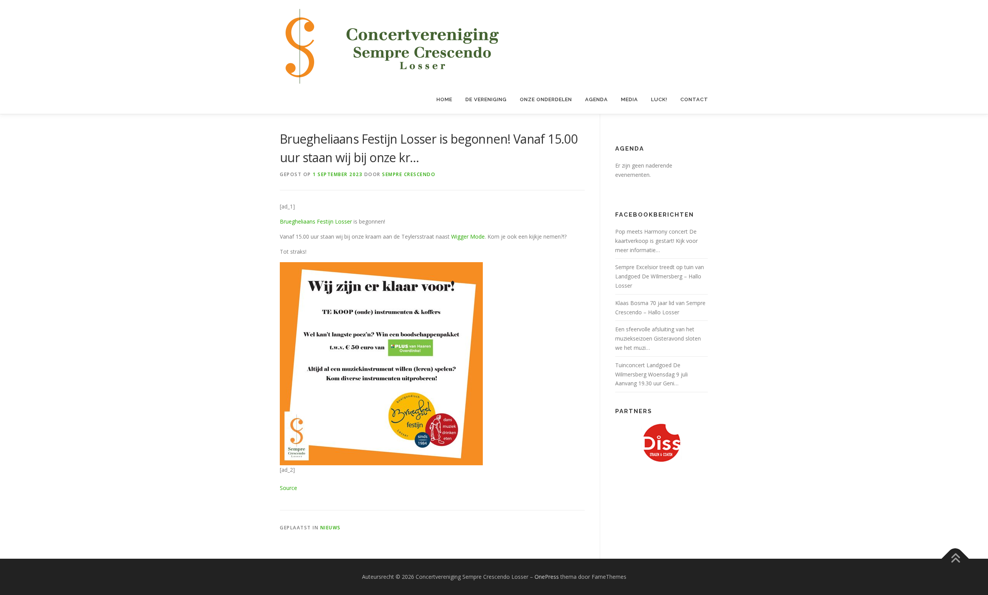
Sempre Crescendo (408, 174)
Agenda (596, 99)
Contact (694, 99)
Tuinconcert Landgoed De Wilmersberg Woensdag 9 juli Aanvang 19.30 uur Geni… (651, 374)
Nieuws (330, 527)
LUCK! (659, 99)
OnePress (547, 576)
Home (444, 99)
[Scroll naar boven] (955, 559)
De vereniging (486, 99)
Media (629, 99)
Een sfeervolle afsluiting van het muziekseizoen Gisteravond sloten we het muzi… (658, 338)
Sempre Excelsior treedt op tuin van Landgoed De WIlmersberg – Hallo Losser (659, 276)
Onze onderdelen (546, 99)
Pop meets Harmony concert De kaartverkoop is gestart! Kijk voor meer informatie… (656, 241)
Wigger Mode (468, 236)
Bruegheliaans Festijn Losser (316, 221)
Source (288, 488)
